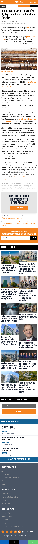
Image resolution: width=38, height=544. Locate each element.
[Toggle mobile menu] (2, 2)
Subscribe (33, 2)
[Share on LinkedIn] (5, 542)
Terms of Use (6, 516)
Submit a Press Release (10, 478)
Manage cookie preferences (12, 526)
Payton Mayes (31, 82)
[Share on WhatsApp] (33, 542)
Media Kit (5, 474)
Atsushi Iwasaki (15, 222)
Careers (4, 481)
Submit (33, 238)
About (3, 471)
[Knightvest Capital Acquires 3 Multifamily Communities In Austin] (10, 360)
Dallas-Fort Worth (24, 6)
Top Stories (5, 503)
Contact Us (5, 484)
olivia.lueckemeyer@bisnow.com (12, 218)
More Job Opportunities (19, 459)
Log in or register (19, 208)
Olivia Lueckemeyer (14, 216)
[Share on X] (14, 542)
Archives (4, 494)
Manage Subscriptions (9, 497)
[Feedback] (19, 531)
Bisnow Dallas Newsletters (14, 399)
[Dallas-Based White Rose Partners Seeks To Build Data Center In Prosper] (10, 313)
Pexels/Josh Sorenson (7, 71)
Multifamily (34, 6)
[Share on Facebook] (23, 542)
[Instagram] (15, 531)
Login (3, 523)
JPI (28, 28)
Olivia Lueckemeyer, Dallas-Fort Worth (13, 23)
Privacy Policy (6, 513)
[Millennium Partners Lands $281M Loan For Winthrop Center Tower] (10, 382)
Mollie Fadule (6, 87)
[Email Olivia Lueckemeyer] (25, 23)
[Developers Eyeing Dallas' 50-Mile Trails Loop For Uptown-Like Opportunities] (10, 263)
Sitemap (4, 520)
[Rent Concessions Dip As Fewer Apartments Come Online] (28, 313)
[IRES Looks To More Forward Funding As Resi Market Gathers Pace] (28, 336)
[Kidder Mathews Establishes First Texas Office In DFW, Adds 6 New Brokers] (28, 360)
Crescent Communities (28, 222)
